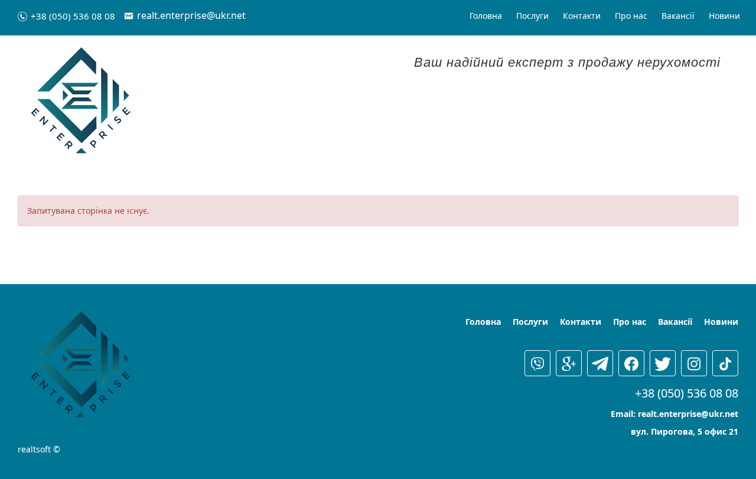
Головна (486, 15)
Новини (724, 15)
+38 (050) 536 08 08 (73, 16)
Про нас (631, 15)
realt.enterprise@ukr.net (191, 15)
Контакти (582, 15)
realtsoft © (39, 449)
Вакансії (678, 15)
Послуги (532, 15)
